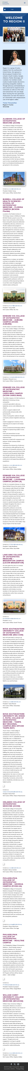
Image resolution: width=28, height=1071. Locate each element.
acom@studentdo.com (15, 189)
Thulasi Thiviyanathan (10, 103)
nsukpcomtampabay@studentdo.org (12, 791)
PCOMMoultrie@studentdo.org (11, 984)
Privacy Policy (20, 1069)
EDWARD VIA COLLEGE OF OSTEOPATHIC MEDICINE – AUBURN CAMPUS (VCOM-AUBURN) (14, 320)
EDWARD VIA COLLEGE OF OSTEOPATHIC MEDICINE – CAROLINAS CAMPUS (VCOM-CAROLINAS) (14, 391)
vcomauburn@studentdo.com (16, 377)
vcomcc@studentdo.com (15, 465)
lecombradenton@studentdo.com (12, 618)
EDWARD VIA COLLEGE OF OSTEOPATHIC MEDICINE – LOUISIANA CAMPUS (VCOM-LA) (14, 478)
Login (12, 9)
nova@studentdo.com (15, 701)
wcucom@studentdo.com (15, 1053)
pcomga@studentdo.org (15, 924)
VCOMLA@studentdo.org (15, 544)
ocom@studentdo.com (15, 868)
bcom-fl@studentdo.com (15, 305)
